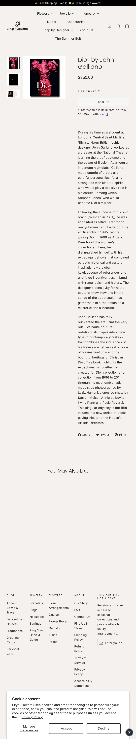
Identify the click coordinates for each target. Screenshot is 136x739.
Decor (52, 22)
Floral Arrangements (59, 605)
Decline (103, 728)
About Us (86, 30)
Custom (54, 614)
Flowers (43, 13)
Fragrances (15, 631)
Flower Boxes (58, 621)
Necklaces (37, 616)
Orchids (54, 628)
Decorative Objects (14, 621)
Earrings (35, 623)
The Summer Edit (68, 38)
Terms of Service (80, 660)
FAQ (77, 610)
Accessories (76, 22)
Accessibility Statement (83, 683)
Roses (53, 641)
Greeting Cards (13, 640)
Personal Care (13, 651)
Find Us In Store (81, 626)
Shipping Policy (80, 637)
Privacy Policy (32, 717)
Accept (66, 728)
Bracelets (36, 603)
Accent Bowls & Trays (12, 607)
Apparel (90, 13)
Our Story (81, 603)
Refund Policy (79, 649)
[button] (129, 732)
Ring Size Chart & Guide (36, 635)
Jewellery (67, 13)
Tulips (53, 635)
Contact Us (82, 616)
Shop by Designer (56, 30)
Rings (33, 610)
